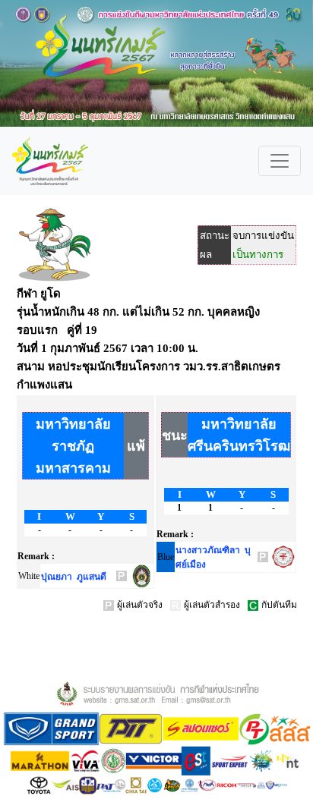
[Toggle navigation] (279, 161)
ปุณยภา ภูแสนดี (73, 576)
